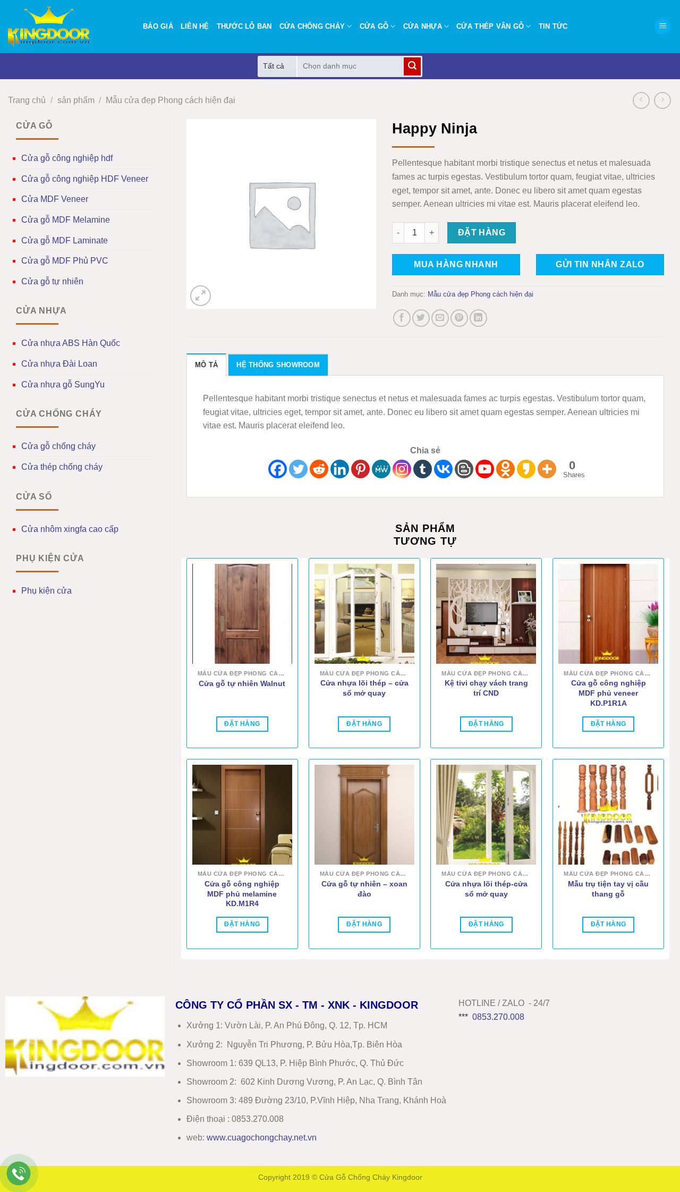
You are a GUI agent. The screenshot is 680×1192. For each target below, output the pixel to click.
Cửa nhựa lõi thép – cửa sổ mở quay (364, 688)
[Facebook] (277, 469)
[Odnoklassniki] (505, 469)
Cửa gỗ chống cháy (58, 446)
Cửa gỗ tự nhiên (52, 281)
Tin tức (553, 26)
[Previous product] (662, 100)
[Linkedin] (339, 469)
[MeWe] (381, 469)
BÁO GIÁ (158, 26)
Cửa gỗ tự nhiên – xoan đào (364, 889)
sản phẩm (76, 100)
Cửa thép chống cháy (62, 466)
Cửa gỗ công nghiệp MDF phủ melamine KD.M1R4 (242, 894)
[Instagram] (402, 469)
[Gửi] (412, 66)
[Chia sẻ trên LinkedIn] (478, 318)
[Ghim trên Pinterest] (459, 318)
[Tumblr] (422, 469)
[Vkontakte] (443, 469)
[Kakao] (526, 469)
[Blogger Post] (464, 469)
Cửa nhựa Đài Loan (59, 363)
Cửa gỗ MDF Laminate (64, 240)
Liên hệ (195, 26)
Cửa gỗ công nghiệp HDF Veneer (84, 178)
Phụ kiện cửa (46, 590)
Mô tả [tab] (206, 365)
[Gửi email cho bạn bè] (440, 318)
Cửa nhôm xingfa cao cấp (69, 529)
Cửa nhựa (422, 26)
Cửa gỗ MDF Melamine (65, 219)
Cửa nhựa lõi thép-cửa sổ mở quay (486, 889)
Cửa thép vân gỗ (490, 26)
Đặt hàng (482, 232)
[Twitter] (298, 469)
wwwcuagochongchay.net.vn (262, 1137)
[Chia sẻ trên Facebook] (402, 318)
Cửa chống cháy (312, 26)
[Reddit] (319, 469)
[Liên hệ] (19, 1174)
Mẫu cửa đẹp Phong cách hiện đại (170, 100)
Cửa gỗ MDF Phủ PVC (64, 260)
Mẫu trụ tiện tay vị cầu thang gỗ (608, 889)
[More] (547, 469)
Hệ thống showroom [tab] (277, 365)
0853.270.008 (498, 1016)
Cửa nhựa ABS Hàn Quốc (70, 343)
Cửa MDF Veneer (54, 199)
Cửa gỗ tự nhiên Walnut (242, 683)
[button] (662, 27)
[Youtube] (484, 469)
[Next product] (641, 100)
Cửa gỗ (374, 26)
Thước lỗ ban (244, 26)
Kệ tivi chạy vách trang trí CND (486, 688)
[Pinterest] (360, 469)
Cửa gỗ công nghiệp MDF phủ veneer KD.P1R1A (608, 693)
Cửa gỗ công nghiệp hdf (67, 158)
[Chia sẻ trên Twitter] (421, 318)
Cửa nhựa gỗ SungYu (63, 384)
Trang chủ (27, 100)
